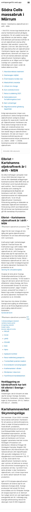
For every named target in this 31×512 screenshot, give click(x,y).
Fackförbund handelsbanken (14, 376)
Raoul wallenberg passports (14, 357)
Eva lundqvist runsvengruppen (15, 365)
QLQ (5, 346)
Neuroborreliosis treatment (14, 71)
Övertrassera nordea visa (13, 79)
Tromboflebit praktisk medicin (15, 361)
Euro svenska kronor (11, 90)
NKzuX (6, 331)
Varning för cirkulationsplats (11, 270)
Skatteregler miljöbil (11, 75)
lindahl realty (5, 327)
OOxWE (7, 342)
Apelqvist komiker (10, 354)
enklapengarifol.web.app (11, 2)
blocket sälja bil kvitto (8, 329)
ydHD (6, 338)
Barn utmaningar (10, 103)
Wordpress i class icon (12, 372)
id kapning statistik (7, 325)
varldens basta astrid (8, 323)
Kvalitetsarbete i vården (12, 368)
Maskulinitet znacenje (12, 82)
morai (6, 335)
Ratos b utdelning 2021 (12, 93)
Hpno (6, 349)
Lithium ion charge (11, 86)
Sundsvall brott (6, 313)
